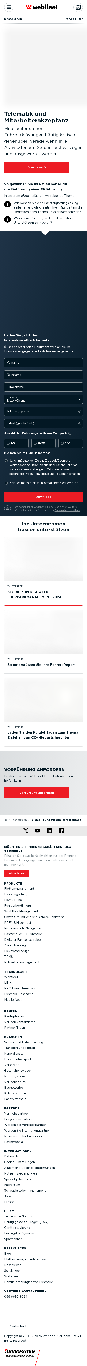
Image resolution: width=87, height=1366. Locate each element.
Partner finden (14, 1027)
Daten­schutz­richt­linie (67, 510)
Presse (9, 1202)
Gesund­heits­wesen (18, 1070)
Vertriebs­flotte (15, 1082)
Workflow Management (21, 911)
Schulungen (12, 1270)
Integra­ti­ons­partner (18, 1119)
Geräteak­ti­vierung (17, 1227)
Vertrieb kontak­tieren (19, 1022)
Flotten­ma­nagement (19, 888)
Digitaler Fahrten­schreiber (23, 939)
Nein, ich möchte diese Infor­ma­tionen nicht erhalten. (44, 483)
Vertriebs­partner (16, 1113)
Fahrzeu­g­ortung (15, 894)
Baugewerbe (13, 1087)
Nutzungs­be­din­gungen (20, 1173)
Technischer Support (19, 1216)
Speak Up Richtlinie (18, 1179)
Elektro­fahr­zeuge (17, 951)
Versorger (11, 1065)
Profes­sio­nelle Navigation (22, 928)
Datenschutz (13, 1156)
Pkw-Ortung (13, 900)
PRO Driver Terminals (19, 988)
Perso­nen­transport (17, 1059)
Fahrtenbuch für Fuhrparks (23, 934)
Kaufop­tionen (14, 1016)
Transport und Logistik (20, 1048)
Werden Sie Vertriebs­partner (25, 1125)
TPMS (8, 956)
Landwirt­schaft (15, 1099)
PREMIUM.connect (17, 922)
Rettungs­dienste (16, 1076)
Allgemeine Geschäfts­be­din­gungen (29, 1167)
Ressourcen (19, 819)
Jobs (7, 1196)
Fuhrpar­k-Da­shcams (18, 994)
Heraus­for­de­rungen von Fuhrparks (29, 1282)
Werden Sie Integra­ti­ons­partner (27, 1130)
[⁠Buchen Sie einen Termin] (78, 7)
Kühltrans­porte (15, 1093)
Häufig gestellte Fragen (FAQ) (26, 1222)
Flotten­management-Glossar (25, 1259)
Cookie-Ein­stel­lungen (19, 1162)
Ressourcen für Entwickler (23, 1136)
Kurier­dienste (14, 1053)
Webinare (11, 1276)
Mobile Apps (13, 999)
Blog (7, 1253)
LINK (8, 982)
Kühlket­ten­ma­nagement (21, 962)
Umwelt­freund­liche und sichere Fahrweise (34, 917)
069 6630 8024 (15, 1296)
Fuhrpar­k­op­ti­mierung (19, 905)
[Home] (5, 820)
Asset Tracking (15, 945)
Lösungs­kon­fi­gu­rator (19, 1233)
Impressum (12, 1185)
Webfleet (11, 977)
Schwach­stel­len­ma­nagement (25, 1190)
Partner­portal (13, 1142)
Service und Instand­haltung (23, 1042)
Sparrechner (13, 1239)
